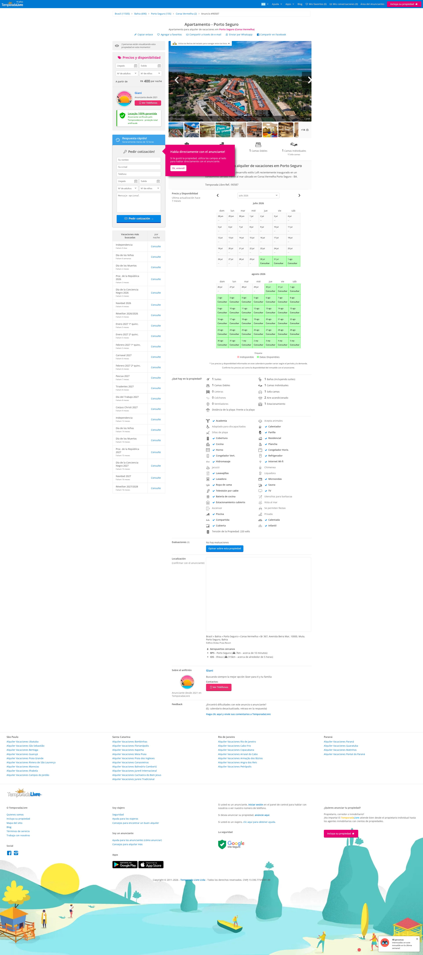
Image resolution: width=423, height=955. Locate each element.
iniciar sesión (255, 804)
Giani (138, 93)
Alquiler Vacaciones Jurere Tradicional (133, 779)
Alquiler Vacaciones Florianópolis (130, 745)
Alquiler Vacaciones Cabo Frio (234, 745)
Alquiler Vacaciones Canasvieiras (130, 762)
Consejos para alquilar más (127, 844)
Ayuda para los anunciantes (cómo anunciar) (137, 840)
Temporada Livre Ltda (192, 879)
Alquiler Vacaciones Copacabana (236, 749)
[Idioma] (265, 4)
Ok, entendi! (178, 168)
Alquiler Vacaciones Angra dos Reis (237, 762)
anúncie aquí (262, 815)
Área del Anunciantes (372, 4)
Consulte (156, 246)
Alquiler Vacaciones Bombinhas (129, 741)
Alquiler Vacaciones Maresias (23, 766)
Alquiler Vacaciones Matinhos (340, 749)
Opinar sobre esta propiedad (224, 548)
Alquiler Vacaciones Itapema (128, 749)
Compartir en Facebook (273, 34)
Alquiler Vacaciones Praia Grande (25, 758)
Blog (300, 4)
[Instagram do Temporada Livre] (16, 853)
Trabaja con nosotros (18, 835)
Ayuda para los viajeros (125, 818)
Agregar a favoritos (171, 34)
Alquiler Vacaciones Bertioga (22, 749)
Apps (289, 4)
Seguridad (118, 814)
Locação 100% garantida (142, 113)
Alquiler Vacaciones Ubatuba (22, 741)
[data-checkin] (127, 65)
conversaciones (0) (345, 4)
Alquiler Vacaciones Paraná (339, 741)
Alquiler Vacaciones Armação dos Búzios (240, 758)
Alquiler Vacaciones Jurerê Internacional (134, 770)
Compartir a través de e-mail (205, 34)
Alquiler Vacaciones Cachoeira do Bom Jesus (136, 775)
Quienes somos (15, 814)
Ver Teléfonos (149, 102)
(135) (161, 13)
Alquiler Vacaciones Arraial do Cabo (238, 754)
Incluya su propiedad (402, 4)
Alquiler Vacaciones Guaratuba (341, 745)
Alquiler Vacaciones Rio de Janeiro (237, 741)
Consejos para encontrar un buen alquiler (135, 823)
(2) (186, 13)
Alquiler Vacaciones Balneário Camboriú (134, 766)
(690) (140, 13)
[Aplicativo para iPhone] (151, 867)
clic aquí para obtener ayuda (259, 822)
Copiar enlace (145, 34)
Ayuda (276, 4)
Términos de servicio (18, 831)
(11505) (122, 13)
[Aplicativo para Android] (125, 867)
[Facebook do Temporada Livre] (10, 853)
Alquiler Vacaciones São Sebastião (25, 745)
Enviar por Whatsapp (241, 34)
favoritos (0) (318, 4)
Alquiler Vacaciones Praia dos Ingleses (133, 758)
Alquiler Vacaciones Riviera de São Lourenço (31, 762)
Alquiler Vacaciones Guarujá (22, 754)
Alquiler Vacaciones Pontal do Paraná (344, 754)
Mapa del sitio (14, 823)
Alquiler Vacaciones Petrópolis (234, 766)
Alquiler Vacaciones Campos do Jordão (28, 775)
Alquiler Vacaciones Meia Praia (129, 754)
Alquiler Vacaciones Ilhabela (22, 770)
